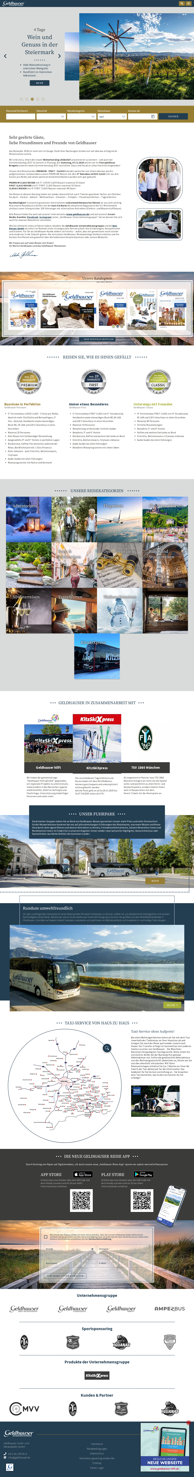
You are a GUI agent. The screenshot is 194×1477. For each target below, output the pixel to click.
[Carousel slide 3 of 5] (32, 99)
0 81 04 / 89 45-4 (17, 1454)
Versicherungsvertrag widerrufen (97, 1458)
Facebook (32, 217)
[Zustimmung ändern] (9, 1467)
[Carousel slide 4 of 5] (37, 99)
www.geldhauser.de (78, 214)
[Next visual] (59, 56)
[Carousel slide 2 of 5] (26, 99)
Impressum (97, 1444)
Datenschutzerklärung (100, 1239)
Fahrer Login (97, 1468)
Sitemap (96, 1463)
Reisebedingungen (97, 1448)
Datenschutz (97, 1453)
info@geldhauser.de (19, 1457)
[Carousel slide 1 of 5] (21, 99)
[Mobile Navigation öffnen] (189, 3)
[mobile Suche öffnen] (182, 3)
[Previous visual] (5, 56)
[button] (51, 116)
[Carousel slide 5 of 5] (43, 99)
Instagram (45, 217)
